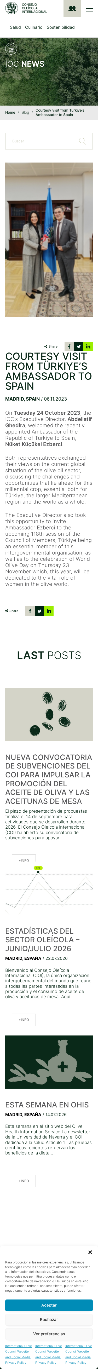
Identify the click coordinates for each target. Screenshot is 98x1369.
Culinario (34, 27)
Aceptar (49, 1305)
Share (53, 346)
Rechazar (49, 1319)
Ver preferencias (49, 1333)
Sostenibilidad (61, 27)
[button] (90, 1252)
